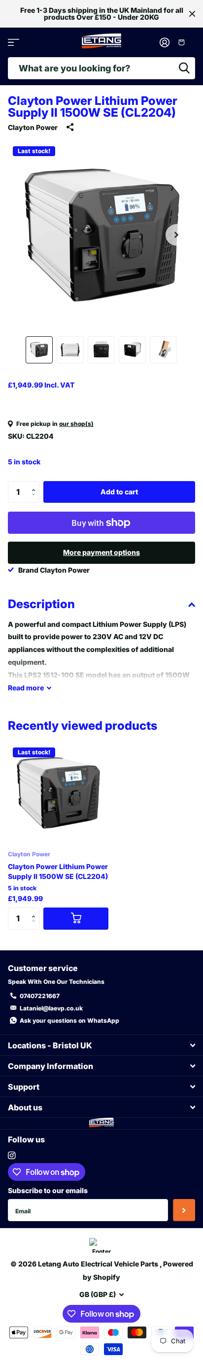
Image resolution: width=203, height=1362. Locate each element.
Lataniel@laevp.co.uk (51, 1008)
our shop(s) (76, 423)
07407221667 (40, 996)
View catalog (13, 42)
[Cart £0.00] (185, 42)
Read (26, 687)
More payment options (101, 552)
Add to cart (119, 491)
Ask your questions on (69, 1020)
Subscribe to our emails (48, 1190)
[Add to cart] (75, 919)
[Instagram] (11, 1155)
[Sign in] (165, 42)
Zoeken (184, 68)
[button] (176, 234)
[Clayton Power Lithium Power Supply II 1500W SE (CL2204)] (58, 793)
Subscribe (184, 1210)
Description (41, 604)
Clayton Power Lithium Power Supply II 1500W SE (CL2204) (58, 871)
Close (192, 14)
